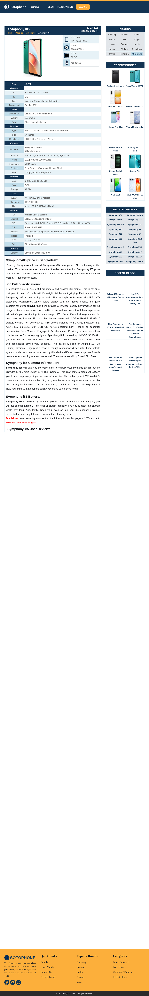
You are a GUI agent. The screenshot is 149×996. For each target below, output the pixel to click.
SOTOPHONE (22, 958)
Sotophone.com (69, 993)
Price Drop (118, 967)
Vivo (124, 39)
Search (83, 7)
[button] (42, 7)
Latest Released (121, 962)
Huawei (112, 44)
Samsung (112, 34)
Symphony (30, 33)
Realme (124, 34)
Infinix (112, 54)
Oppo (137, 39)
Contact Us (46, 972)
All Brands (137, 54)
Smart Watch (65, 7)
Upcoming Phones (122, 972)
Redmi (137, 34)
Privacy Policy (48, 977)
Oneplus (124, 44)
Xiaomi (112, 39)
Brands (44, 962)
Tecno (112, 49)
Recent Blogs (120, 977)
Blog (51, 7)
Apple (137, 44)
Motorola (124, 54)
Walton (124, 49)
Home (11, 33)
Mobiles (19, 33)
